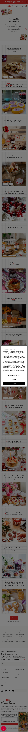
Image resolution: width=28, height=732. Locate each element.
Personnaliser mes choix (14, 375)
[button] (3, 728)
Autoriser (14, 383)
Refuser (14, 379)
